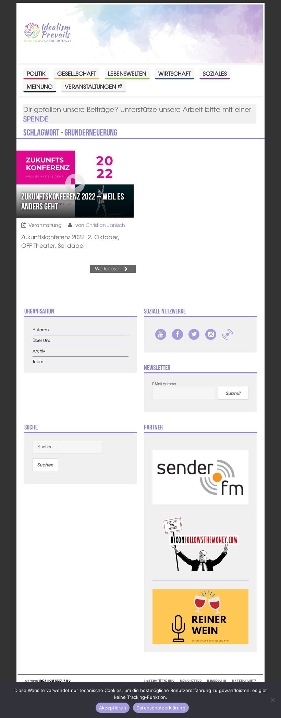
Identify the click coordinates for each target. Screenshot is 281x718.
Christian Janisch (105, 224)
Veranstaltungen (90, 86)
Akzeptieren (112, 707)
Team (38, 361)
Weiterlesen (108, 268)
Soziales (215, 73)
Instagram (210, 334)
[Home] (47, 33)
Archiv (39, 351)
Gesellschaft (76, 73)
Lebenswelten (127, 73)
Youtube (160, 334)
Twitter (193, 334)
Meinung (40, 86)
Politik (36, 73)
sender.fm (227, 334)
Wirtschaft (174, 73)
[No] (272, 699)
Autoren (41, 330)
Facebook (177, 334)
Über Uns (41, 340)
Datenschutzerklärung (160, 707)
